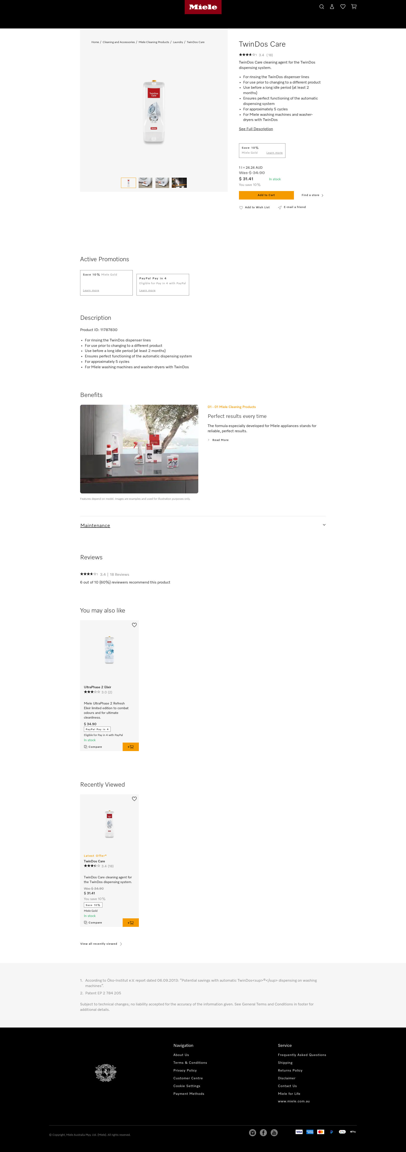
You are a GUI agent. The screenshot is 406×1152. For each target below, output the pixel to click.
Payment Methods (188, 1094)
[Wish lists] (343, 7)
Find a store (311, 195)
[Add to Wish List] (134, 624)
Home (95, 42)
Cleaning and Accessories (119, 42)
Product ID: (89, 330)
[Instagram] (252, 1132)
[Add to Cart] (131, 747)
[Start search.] (321, 6)
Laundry (178, 42)
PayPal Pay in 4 (97, 729)
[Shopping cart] (353, 7)
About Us (181, 1055)
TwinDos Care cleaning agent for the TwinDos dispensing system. (108, 880)
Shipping (285, 1062)
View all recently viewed (98, 944)
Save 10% (93, 905)
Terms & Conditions (190, 1062)
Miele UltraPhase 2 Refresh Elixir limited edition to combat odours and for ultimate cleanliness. (106, 710)
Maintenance (95, 525)
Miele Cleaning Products (154, 42)
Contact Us (287, 1086)
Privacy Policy (185, 1070)
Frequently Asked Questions (302, 1055)
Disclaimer (287, 1078)
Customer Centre (188, 1078)
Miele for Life (289, 1094)
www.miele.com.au (294, 1101)
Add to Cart (266, 195)
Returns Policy (290, 1070)
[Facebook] (263, 1132)
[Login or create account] (332, 7)
